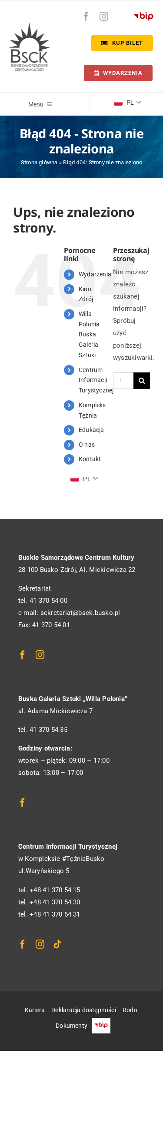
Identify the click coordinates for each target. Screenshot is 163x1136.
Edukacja (91, 429)
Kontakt (90, 458)
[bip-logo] (143, 14)
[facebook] (86, 16)
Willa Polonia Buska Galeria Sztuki (89, 334)
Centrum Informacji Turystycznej (96, 380)
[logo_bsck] (29, 25)
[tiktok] (57, 944)
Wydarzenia (95, 274)
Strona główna (39, 162)
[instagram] (104, 16)
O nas (87, 444)
